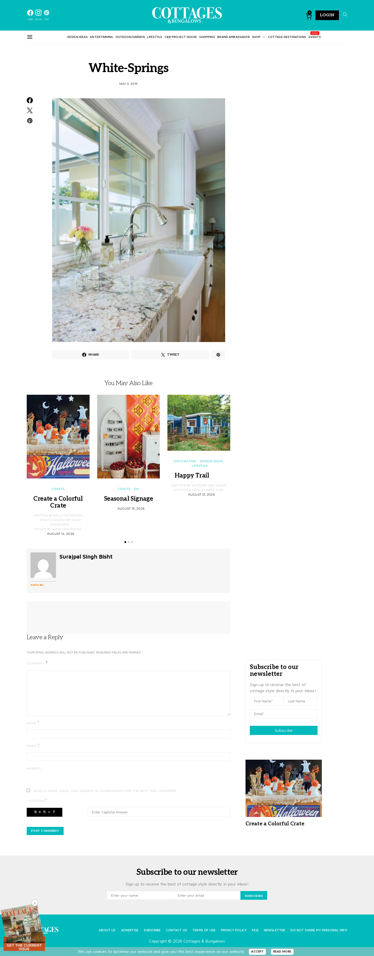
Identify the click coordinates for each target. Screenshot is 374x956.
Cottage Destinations (287, 37)
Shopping (207, 37)
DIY (136, 489)
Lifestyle (154, 37)
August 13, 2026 (131, 508)
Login (327, 15)
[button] (125, 542)
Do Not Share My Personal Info (319, 930)
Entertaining (101, 37)
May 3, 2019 (128, 84)
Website (34, 768)
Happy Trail (199, 475)
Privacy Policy (234, 930)
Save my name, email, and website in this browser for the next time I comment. (105, 791)
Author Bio (37, 584)
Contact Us (176, 930)
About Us (107, 930)
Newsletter (274, 930)
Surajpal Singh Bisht (86, 556)
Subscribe (284, 730)
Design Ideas (77, 37)
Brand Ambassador (233, 37)
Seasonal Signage (128, 498)
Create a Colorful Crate (58, 502)
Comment (36, 663)
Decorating (185, 461)
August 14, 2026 (60, 534)
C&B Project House (181, 37)
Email (33, 745)
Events (315, 37)
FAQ (255, 930)
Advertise (129, 930)
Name (33, 722)
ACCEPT (257, 951)
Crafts (58, 489)
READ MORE (282, 951)
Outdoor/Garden (130, 37)
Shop (256, 37)
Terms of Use (203, 930)
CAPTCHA (38, 800)
